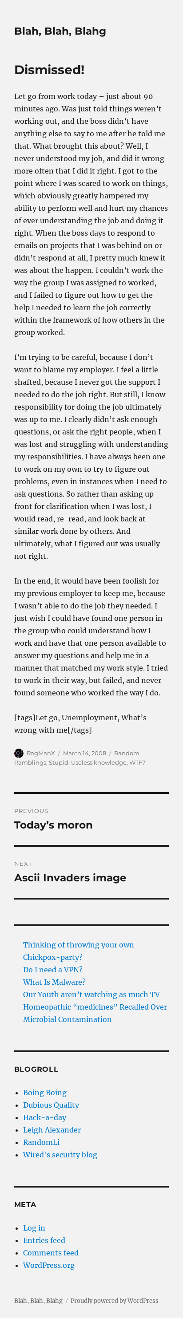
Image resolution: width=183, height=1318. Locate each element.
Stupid (58, 762)
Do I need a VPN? (53, 969)
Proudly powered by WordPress (115, 1301)
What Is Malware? (54, 982)
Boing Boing (45, 1092)
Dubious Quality (51, 1105)
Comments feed (51, 1252)
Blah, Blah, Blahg (60, 31)
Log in (34, 1227)
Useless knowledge (99, 762)
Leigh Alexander (52, 1129)
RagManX (41, 753)
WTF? (137, 762)
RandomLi (41, 1142)
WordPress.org (49, 1265)
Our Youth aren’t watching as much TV (91, 994)
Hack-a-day (44, 1117)
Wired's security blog (60, 1154)
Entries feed (44, 1240)
